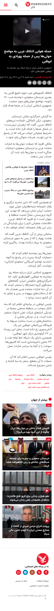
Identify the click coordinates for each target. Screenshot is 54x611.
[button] (27, 31)
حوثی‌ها (18, 379)
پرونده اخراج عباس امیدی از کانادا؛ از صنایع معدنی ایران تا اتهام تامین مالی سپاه (29, 530)
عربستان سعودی (43, 379)
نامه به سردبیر (21, 581)
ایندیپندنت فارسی (43, 77)
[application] (27, 31)
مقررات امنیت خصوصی (39, 585)
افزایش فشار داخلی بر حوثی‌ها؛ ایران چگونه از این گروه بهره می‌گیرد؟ (29, 430)
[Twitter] (39, 82)
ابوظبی (46, 383)
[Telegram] (25, 572)
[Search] (16, 5)
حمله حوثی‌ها (29, 379)
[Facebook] (49, 82)
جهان (34, 400)
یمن (10, 379)
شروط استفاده (43, 581)
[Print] (29, 82)
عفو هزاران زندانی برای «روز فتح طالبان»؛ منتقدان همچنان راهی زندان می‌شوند (28, 498)
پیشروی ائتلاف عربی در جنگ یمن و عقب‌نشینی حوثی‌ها (19, 192)
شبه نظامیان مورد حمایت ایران (38, 387)
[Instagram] (32, 572)
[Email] (34, 82)
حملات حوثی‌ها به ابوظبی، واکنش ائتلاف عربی (19, 169)
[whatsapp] (18, 572)
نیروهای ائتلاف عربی (16, 375)
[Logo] (46, 20)
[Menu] (5, 5)
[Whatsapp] (44, 82)
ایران (22, 383)
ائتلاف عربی (30, 375)
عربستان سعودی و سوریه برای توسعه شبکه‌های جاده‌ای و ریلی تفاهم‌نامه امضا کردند (27, 462)
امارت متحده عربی (34, 383)
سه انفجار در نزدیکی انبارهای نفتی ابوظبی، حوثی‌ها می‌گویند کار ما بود (19, 180)
